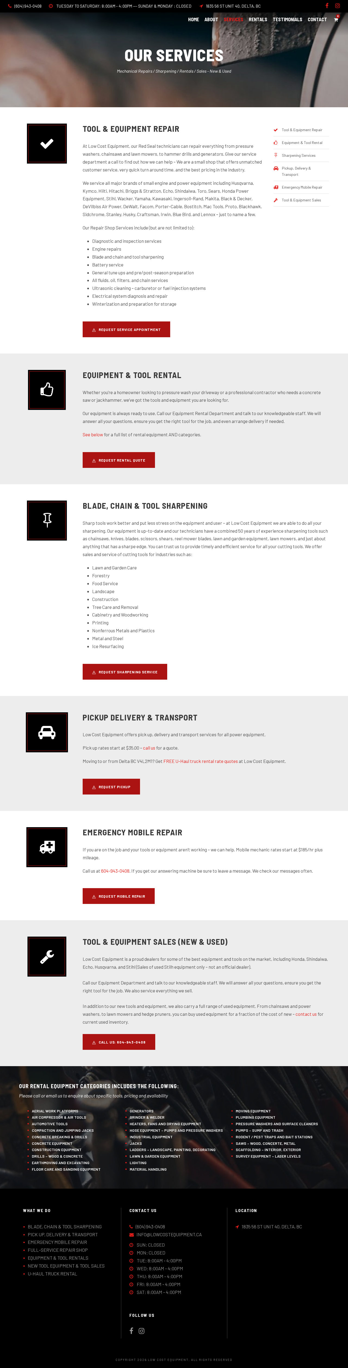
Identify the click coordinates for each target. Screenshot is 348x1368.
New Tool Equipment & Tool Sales (66, 1265)
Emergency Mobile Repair (57, 1242)
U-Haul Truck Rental (52, 1273)
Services (233, 19)
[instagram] (337, 6)
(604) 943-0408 (28, 6)
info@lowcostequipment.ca (169, 1234)
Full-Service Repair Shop (58, 1250)
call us (149, 747)
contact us (306, 1014)
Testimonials (287, 19)
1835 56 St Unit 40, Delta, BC (233, 6)
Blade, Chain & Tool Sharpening (65, 1226)
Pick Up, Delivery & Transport (63, 1234)
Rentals (258, 19)
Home (193, 19)
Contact (317, 19)
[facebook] (326, 6)
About (211, 19)
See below (93, 434)
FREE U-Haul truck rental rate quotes (200, 761)
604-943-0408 (115, 870)
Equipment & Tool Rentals (58, 1257)
